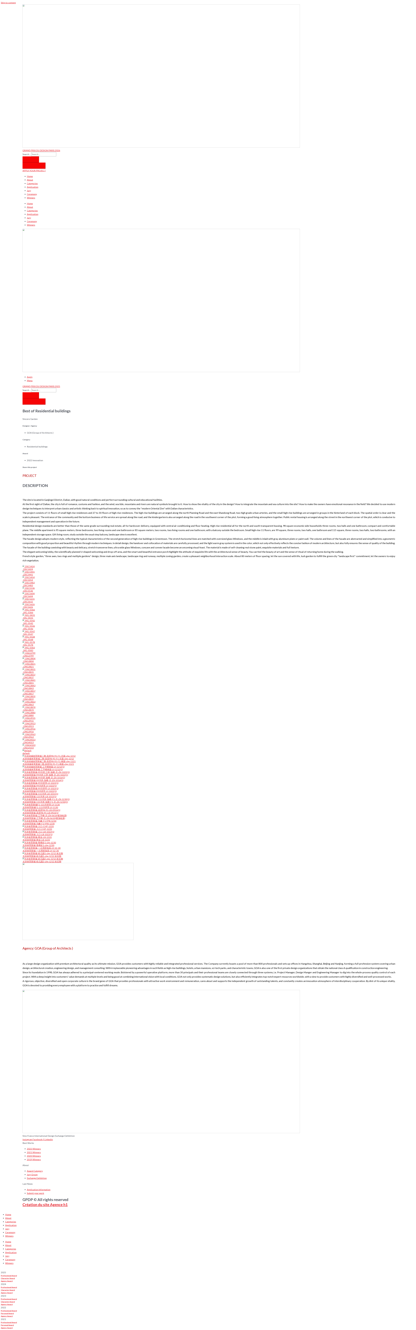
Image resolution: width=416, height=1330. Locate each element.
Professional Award (9, 1276)
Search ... (27, 154)
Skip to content (8, 2)
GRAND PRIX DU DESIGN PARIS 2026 (41, 150)
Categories (32, 183)
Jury (29, 190)
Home (30, 176)
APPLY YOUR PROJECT (34, 170)
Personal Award (7, 1313)
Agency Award (7, 1281)
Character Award (8, 1278)
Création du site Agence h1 (45, 1204)
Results (30, 159)
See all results (34, 165)
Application (32, 187)
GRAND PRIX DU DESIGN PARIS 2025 (41, 386)
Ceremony (32, 194)
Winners (31, 197)
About (30, 179)
